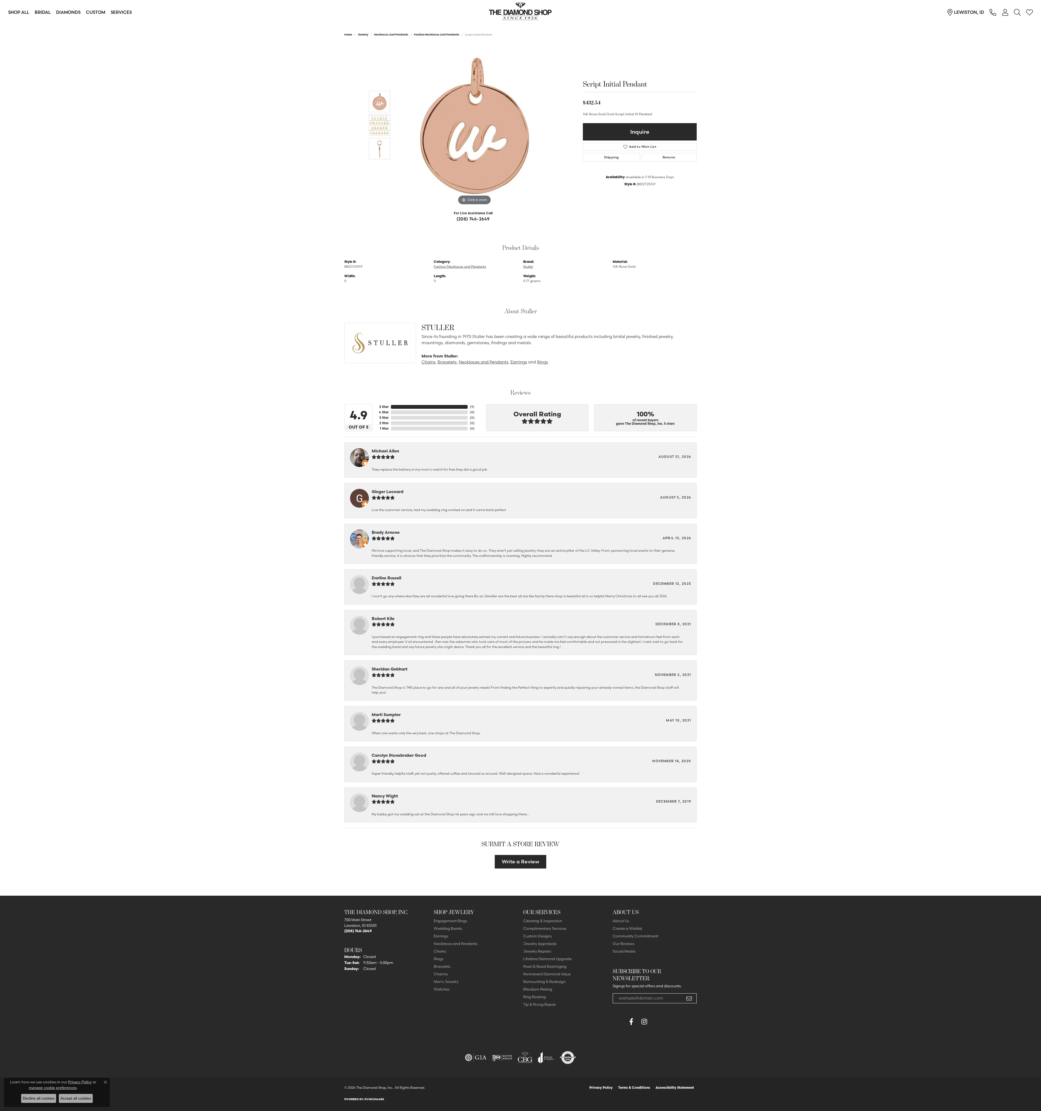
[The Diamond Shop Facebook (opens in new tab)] (618, 1021)
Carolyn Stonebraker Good (399, 755)
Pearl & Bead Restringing (545, 966)
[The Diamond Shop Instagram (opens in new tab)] (657, 1021)
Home (348, 34)
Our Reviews (623, 943)
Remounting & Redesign (544, 981)
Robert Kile (383, 618)
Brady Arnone (386, 532)
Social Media (624, 951)
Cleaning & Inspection (542, 921)
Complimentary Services (544, 928)
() (472, 407)
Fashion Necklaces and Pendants (436, 34)
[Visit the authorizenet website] (568, 1057)
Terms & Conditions (634, 1088)
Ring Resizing (534, 997)
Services (121, 12)
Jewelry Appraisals (540, 943)
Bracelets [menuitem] (442, 966)
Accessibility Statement (675, 1088)
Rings (542, 362)
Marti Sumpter (386, 714)
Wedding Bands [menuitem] (448, 928)
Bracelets (447, 362)
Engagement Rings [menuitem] (450, 921)
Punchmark (374, 1099)
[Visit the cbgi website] (525, 1057)
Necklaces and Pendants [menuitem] (455, 943)
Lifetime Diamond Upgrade (547, 959)
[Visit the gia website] (476, 1057)
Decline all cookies (38, 1098)
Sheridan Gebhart (389, 669)
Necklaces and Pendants (391, 34)
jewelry (363, 34)
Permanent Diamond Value (547, 974)
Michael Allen (385, 451)
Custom (95, 12)
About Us (621, 921)
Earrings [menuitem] (441, 936)
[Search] (1017, 12)
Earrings (518, 362)
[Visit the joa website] (546, 1057)
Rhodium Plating (537, 989)
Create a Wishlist (627, 928)
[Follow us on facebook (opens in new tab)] (631, 1021)
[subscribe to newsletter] (689, 998)
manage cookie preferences (53, 1088)
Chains (428, 362)
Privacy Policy (601, 1088)
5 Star (384, 407)
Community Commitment (635, 936)
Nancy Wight (385, 796)
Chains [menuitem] (440, 951)
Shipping (611, 157)
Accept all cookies (75, 1098)
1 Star (384, 428)
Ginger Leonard (387, 491)
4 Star (384, 412)
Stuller (528, 266)
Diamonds (68, 12)
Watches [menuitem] (441, 989)
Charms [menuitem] (441, 974)
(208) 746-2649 (473, 219)
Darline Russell (386, 577)
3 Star (384, 418)
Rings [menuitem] (438, 959)
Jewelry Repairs (537, 951)
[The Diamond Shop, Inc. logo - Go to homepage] (520, 12)
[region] (474, 125)
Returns (669, 157)
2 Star (384, 423)
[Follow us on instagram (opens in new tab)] (644, 1021)
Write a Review (520, 861)
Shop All (18, 12)
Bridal (43, 12)
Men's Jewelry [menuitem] (446, 981)
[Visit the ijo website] (502, 1057)
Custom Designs (537, 936)
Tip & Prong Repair (539, 1004)
